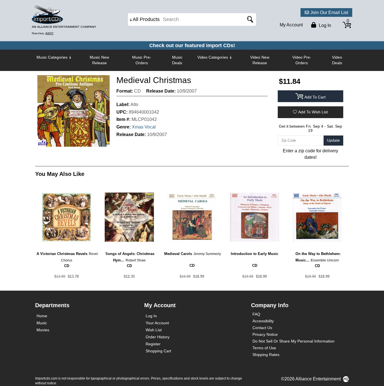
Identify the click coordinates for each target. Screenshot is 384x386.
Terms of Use (264, 348)
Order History (158, 337)
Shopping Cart (158, 351)
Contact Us (262, 327)
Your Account (157, 323)
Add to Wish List (313, 112)
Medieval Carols (178, 254)
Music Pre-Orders (141, 60)
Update (333, 140)
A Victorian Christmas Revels (62, 254)
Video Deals (337, 60)
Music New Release (99, 60)
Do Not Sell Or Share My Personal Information (293, 341)
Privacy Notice (265, 334)
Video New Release (259, 60)
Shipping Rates (265, 354)
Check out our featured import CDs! (192, 45)
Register (153, 344)
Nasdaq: (43, 33)
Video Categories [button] (212, 57)
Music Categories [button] (52, 57)
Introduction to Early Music (254, 254)
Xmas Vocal (144, 127)
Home (42, 316)
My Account (291, 24)
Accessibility (263, 321)
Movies (43, 330)
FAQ (256, 314)
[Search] (249, 19)
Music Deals (177, 60)
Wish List (154, 330)
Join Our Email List (329, 12)
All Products (146, 19)
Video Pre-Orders (301, 60)
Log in (324, 25)
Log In (151, 316)
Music (42, 323)
